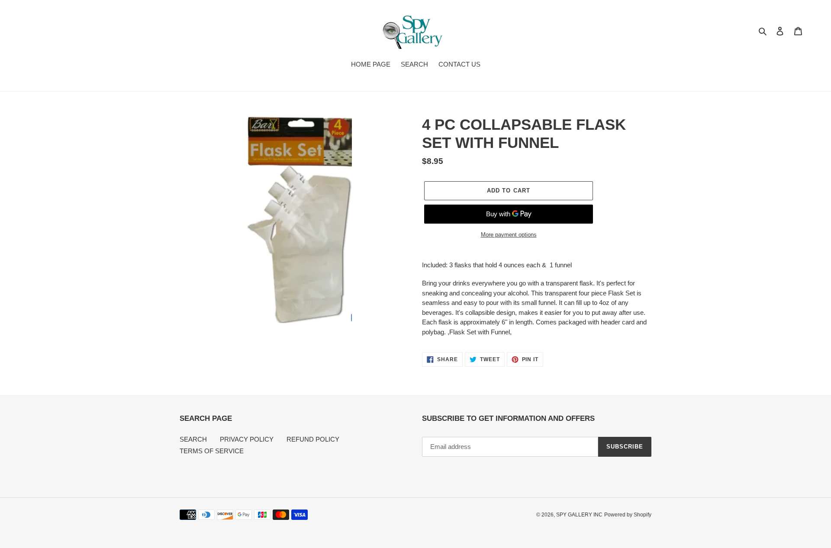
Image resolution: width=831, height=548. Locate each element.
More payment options (509, 234)
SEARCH (193, 439)
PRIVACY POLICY (247, 439)
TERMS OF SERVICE (212, 451)
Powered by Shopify (627, 515)
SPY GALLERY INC (579, 515)
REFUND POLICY (313, 439)
